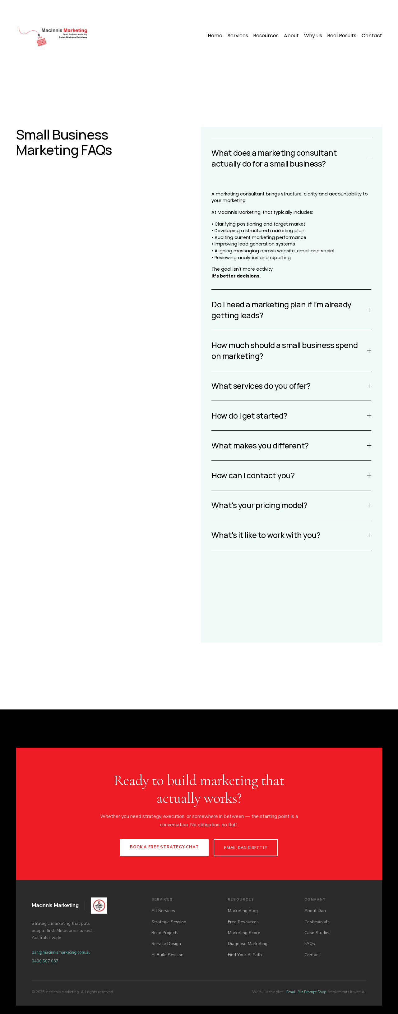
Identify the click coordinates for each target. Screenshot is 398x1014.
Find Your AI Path (245, 955)
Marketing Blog (243, 911)
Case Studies (317, 933)
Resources (266, 35)
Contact (372, 35)
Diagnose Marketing (247, 944)
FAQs (309, 944)
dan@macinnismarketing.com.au (61, 952)
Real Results (341, 35)
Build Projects (164, 933)
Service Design (166, 944)
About (291, 35)
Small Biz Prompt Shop (306, 991)
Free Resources (243, 922)
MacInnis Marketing (55, 905)
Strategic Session (168, 922)
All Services (163, 911)
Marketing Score (244, 933)
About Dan (315, 911)
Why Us (313, 35)
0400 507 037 (45, 961)
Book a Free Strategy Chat (164, 847)
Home (215, 35)
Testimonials (317, 922)
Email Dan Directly (245, 848)
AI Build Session (167, 955)
